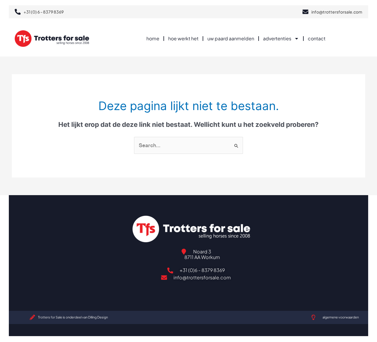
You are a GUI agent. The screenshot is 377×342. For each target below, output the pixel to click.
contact (316, 38)
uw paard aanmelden (230, 38)
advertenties (277, 38)
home (152, 38)
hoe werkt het (183, 38)
